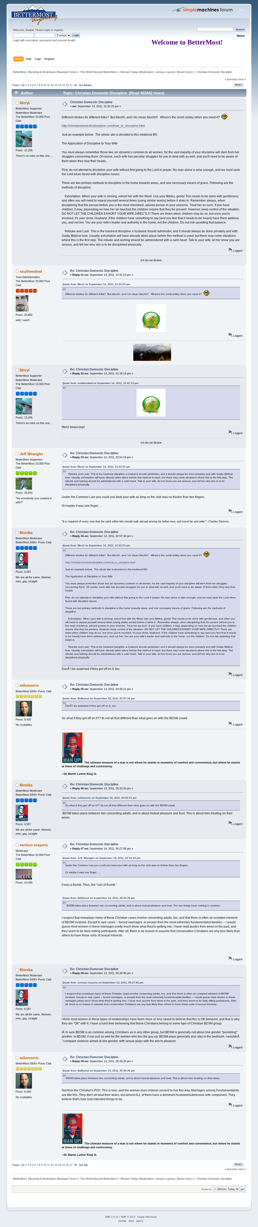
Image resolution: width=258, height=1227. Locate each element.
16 (67, 85)
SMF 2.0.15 (112, 1216)
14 (59, 85)
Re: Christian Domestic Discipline (94, 271)
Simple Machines (147, 1216)
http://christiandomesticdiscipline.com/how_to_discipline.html (103, 126)
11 (48, 85)
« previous (231, 79)
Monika (26, 532)
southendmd (31, 271)
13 (55, 85)
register (58, 29)
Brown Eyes (184, 71)
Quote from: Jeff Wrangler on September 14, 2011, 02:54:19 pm (101, 858)
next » (242, 79)
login (47, 29)
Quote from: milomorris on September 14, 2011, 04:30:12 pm (99, 797)
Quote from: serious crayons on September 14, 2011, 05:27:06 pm (102, 982)
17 (71, 85)
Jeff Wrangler (31, 454)
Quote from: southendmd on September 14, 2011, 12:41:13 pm (100, 383)
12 (52, 85)
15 (63, 85)
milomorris (29, 685)
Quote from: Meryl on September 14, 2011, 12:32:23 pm (96, 284)
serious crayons (165, 71)
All (75, 85)
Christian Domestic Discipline (91, 102)
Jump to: (207, 1189)
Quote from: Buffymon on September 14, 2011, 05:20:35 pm (98, 898)
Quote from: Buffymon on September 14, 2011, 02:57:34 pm (98, 698)
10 (44, 85)
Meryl (24, 103)
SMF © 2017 (128, 1216)
